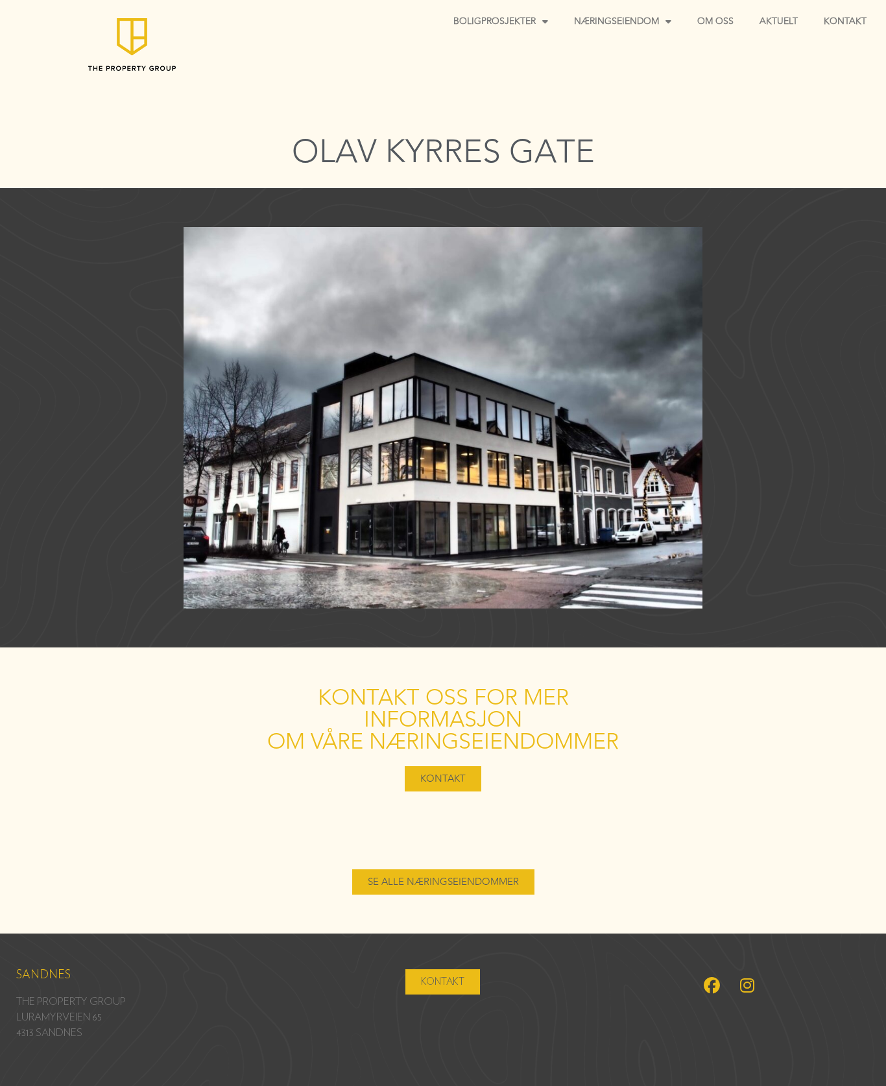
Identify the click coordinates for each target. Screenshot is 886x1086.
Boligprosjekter (494, 21)
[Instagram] (747, 985)
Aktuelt (779, 21)
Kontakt (845, 21)
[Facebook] (711, 985)
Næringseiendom (616, 21)
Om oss (715, 21)
